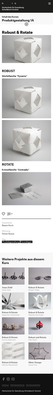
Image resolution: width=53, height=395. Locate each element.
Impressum (5, 385)
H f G (13, 6)
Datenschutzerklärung (17, 385)
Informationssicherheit (33, 385)
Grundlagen (26, 242)
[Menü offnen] (49, 3)
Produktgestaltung (11, 242)
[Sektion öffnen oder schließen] (26, 24)
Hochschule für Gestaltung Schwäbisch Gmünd (21, 391)
